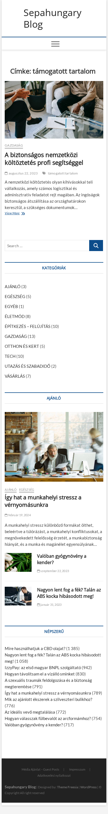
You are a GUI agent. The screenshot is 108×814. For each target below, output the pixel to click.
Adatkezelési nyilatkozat (54, 775)
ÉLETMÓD (15, 316)
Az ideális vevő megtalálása (30, 711)
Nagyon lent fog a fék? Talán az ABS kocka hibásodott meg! (69, 593)
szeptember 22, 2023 (54, 571)
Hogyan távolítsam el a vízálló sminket (40, 673)
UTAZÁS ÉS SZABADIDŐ (27, 366)
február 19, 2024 (18, 515)
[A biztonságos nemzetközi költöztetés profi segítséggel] (54, 110)
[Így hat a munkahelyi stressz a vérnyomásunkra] (54, 447)
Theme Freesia (67, 787)
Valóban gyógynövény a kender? (34, 724)
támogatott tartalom (63, 173)
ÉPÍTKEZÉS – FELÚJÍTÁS (27, 326)
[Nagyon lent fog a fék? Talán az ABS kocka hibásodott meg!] (18, 596)
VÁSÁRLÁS (15, 376)
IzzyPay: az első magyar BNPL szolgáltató (43, 667)
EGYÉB (11, 306)
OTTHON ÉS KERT (22, 346)
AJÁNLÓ (12, 286)
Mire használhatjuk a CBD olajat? (35, 648)
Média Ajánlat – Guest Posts (40, 769)
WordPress (88, 787)
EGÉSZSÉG (15, 296)
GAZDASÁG (14, 145)
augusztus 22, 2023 (23, 173)
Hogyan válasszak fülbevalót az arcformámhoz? (48, 718)
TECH (10, 356)
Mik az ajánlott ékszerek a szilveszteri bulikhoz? (48, 699)
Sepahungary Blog (52, 18)
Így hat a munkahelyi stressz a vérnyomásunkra (43, 501)
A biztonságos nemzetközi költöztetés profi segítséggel (44, 158)
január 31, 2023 (50, 604)
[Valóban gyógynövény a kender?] (18, 562)
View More (13, 213)
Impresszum (77, 769)
